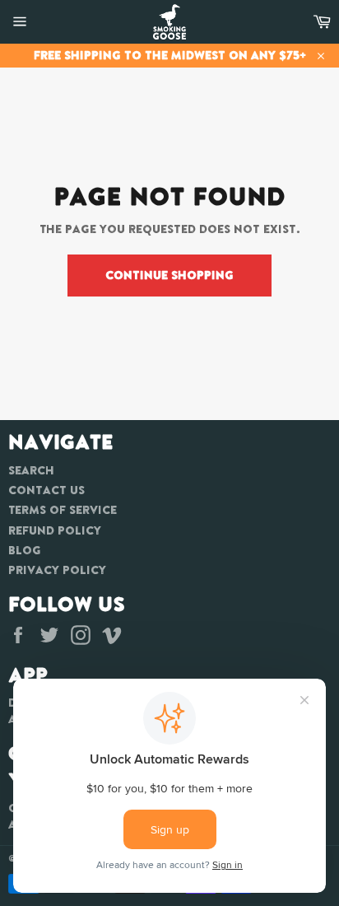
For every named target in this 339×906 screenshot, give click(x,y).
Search (31, 470)
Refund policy (54, 530)
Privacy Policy (57, 570)
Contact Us (46, 490)
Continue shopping (169, 275)
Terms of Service (62, 510)
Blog (24, 550)
